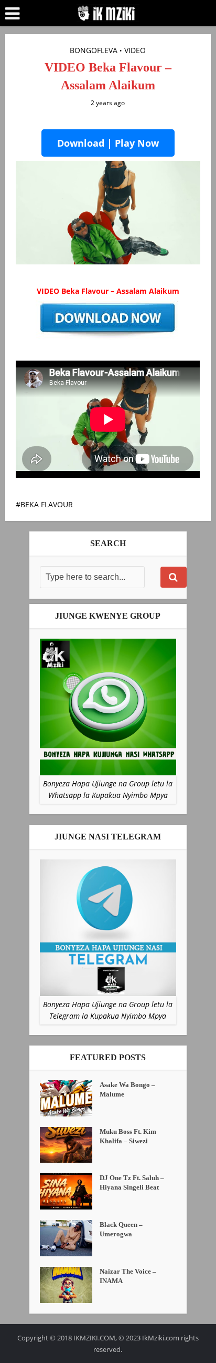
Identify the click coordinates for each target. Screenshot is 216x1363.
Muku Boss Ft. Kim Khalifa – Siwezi (128, 1136)
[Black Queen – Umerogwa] (70, 1238)
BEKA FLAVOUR (46, 504)
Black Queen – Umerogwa (121, 1229)
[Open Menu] (12, 13)
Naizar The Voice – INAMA (128, 1276)
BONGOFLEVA (93, 50)
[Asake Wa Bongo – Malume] (70, 1098)
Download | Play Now (108, 143)
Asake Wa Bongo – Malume (127, 1089)
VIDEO (135, 50)
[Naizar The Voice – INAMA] (70, 1285)
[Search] (173, 577)
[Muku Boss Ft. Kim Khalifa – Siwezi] (70, 1145)
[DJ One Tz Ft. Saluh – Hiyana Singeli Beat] (70, 1191)
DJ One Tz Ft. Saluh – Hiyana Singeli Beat (132, 1182)
